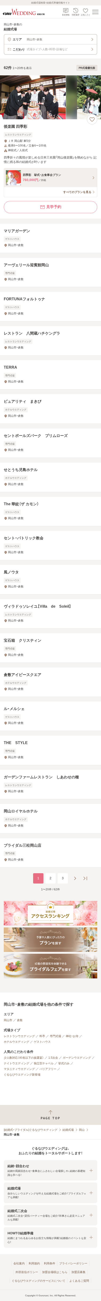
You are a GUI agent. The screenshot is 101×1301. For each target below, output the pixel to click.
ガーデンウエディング (77, 1057)
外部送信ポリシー (27, 1272)
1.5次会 (53, 1057)
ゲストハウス (42, 1041)
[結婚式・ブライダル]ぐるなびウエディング (30, 1129)
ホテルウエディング (16, 1041)
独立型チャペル (44, 1063)
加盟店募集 (78, 1272)
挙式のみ (64, 1063)
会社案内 (19, 1263)
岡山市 (8, 1020)
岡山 (82, 1129)
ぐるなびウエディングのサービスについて (38, 1280)
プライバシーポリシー (73, 1263)
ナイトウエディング (16, 1063)
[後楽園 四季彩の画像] (50, 97)
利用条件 (49, 1263)
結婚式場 (68, 1129)
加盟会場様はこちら (54, 1272)
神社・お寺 (72, 1036)
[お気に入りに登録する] (92, 119)
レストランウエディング (19, 1036)
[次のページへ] (75, 878)
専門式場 (55, 1036)
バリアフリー (47, 1069)
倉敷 (20, 1020)
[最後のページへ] (85, 878)
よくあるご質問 (79, 1280)
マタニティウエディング (19, 1069)
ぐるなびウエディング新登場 (22, 1074)
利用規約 (34, 1263)
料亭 (42, 1036)
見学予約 (53, 207)
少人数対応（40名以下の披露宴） (24, 1057)
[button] (50, 1170)
